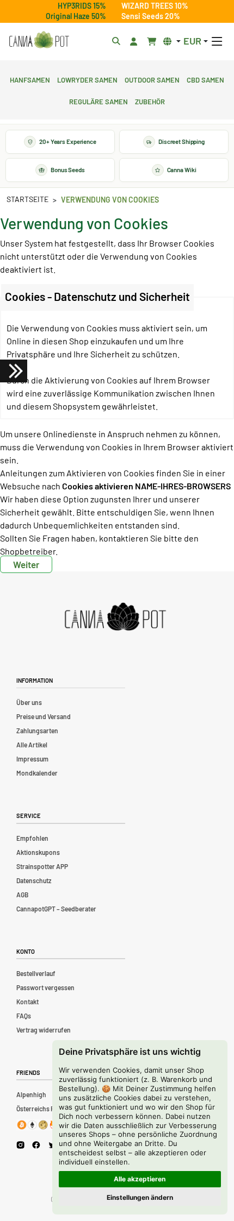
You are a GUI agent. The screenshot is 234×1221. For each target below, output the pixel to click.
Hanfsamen (30, 79)
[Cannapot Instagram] (20, 1145)
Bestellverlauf (36, 973)
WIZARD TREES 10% (154, 5)
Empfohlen (32, 838)
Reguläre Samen (98, 100)
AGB (22, 894)
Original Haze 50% (76, 16)
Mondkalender (37, 773)
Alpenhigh (31, 1094)
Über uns (29, 702)
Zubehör (150, 100)
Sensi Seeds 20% (150, 16)
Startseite (27, 199)
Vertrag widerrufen (43, 1030)
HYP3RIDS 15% (82, 5)
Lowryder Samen (87, 79)
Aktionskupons (38, 852)
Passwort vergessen (45, 987)
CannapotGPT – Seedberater (56, 908)
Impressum (32, 759)
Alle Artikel (31, 744)
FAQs (23, 1015)
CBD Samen (205, 79)
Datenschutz (33, 880)
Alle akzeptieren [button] (139, 1179)
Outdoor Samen (152, 79)
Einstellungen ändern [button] (140, 1197)
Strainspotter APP (42, 866)
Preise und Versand (43, 716)
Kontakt (27, 1001)
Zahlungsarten (37, 730)
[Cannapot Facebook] (36, 1145)
